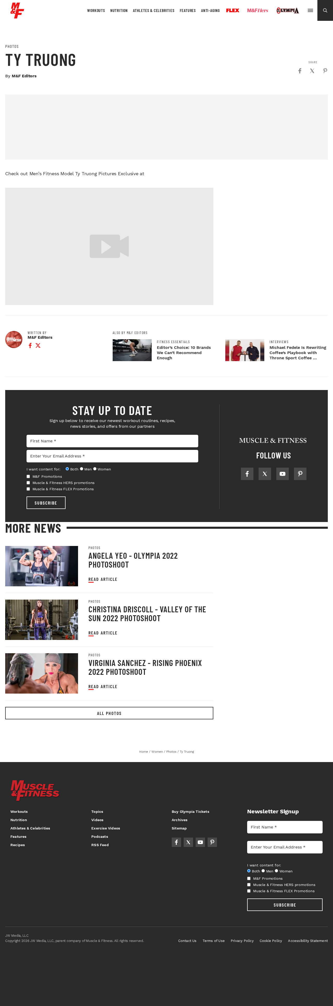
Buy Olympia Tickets (190, 811)
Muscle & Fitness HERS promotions (64, 483)
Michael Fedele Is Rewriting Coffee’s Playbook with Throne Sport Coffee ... (298, 352)
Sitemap (179, 828)
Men (88, 469)
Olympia (287, 10)
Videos (97, 820)
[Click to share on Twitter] (312, 70)
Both (74, 469)
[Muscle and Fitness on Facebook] (247, 474)
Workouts (96, 10)
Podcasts (99, 836)
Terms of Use (214, 941)
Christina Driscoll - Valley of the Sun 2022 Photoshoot (147, 613)
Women (104, 469)
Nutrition (119, 10)
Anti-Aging (210, 10)
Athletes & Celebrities (154, 10)
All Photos (109, 713)
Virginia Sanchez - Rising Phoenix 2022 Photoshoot (145, 667)
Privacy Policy (242, 941)
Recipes (17, 845)
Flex (232, 10)
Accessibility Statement (308, 941)
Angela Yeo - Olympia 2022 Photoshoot (133, 559)
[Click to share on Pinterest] (325, 70)
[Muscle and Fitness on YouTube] (282, 474)
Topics (97, 811)
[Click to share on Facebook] (299, 70)
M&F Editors (24, 75)
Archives (180, 820)
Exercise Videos (105, 828)
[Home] (17, 16)
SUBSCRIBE (46, 503)
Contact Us (187, 941)
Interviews (279, 342)
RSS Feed (100, 845)
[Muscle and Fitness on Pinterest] (300, 474)
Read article (103, 579)
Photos (12, 46)
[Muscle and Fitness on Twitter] (265, 474)
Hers (257, 10)
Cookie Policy (271, 941)
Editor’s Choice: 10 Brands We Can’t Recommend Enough (184, 352)
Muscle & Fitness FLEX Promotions (63, 489)
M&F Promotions (47, 476)
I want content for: (43, 469)
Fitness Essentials (173, 342)
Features (188, 10)
